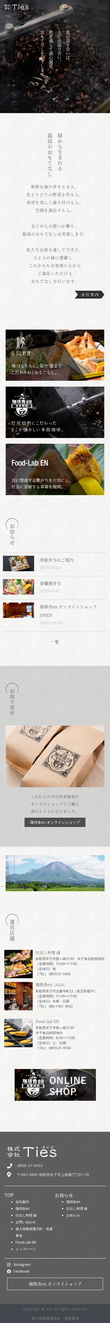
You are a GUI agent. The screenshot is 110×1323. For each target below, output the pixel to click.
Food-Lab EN (26, 1242)
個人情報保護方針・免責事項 (55, 1318)
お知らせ (73, 1215)
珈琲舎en (23, 1208)
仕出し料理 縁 (26, 1215)
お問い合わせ (26, 1222)
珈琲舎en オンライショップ (55, 1284)
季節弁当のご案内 (57, 560)
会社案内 (22, 1201)
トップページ (26, 1249)
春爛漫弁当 (50, 583)
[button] (103, 6)
